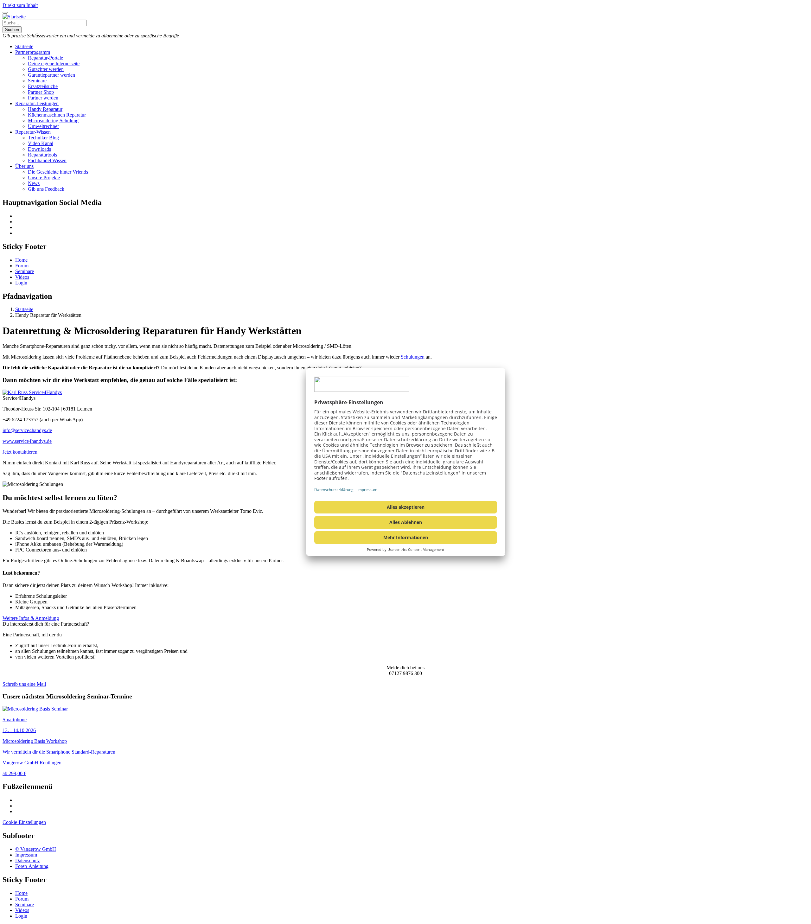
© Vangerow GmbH (35, 849)
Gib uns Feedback (46, 189)
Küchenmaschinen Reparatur (57, 115)
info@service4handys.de (27, 430)
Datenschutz (27, 860)
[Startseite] (14, 16)
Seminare (37, 80)
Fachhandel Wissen (47, 160)
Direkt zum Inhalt (20, 5)
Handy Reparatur (45, 109)
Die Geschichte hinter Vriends (58, 172)
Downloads (39, 149)
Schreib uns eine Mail (24, 684)
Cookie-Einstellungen (24, 822)
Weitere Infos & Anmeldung (31, 618)
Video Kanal (40, 143)
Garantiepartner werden (51, 75)
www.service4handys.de (27, 441)
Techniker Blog (43, 137)
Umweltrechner (43, 126)
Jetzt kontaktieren (20, 452)
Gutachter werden (46, 69)
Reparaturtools (42, 154)
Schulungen (413, 357)
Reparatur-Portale (45, 58)
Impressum (26, 854)
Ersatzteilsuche (43, 86)
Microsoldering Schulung (53, 120)
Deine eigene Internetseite (54, 63)
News (34, 183)
